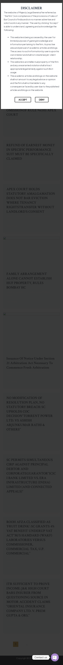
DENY (42, 99)
